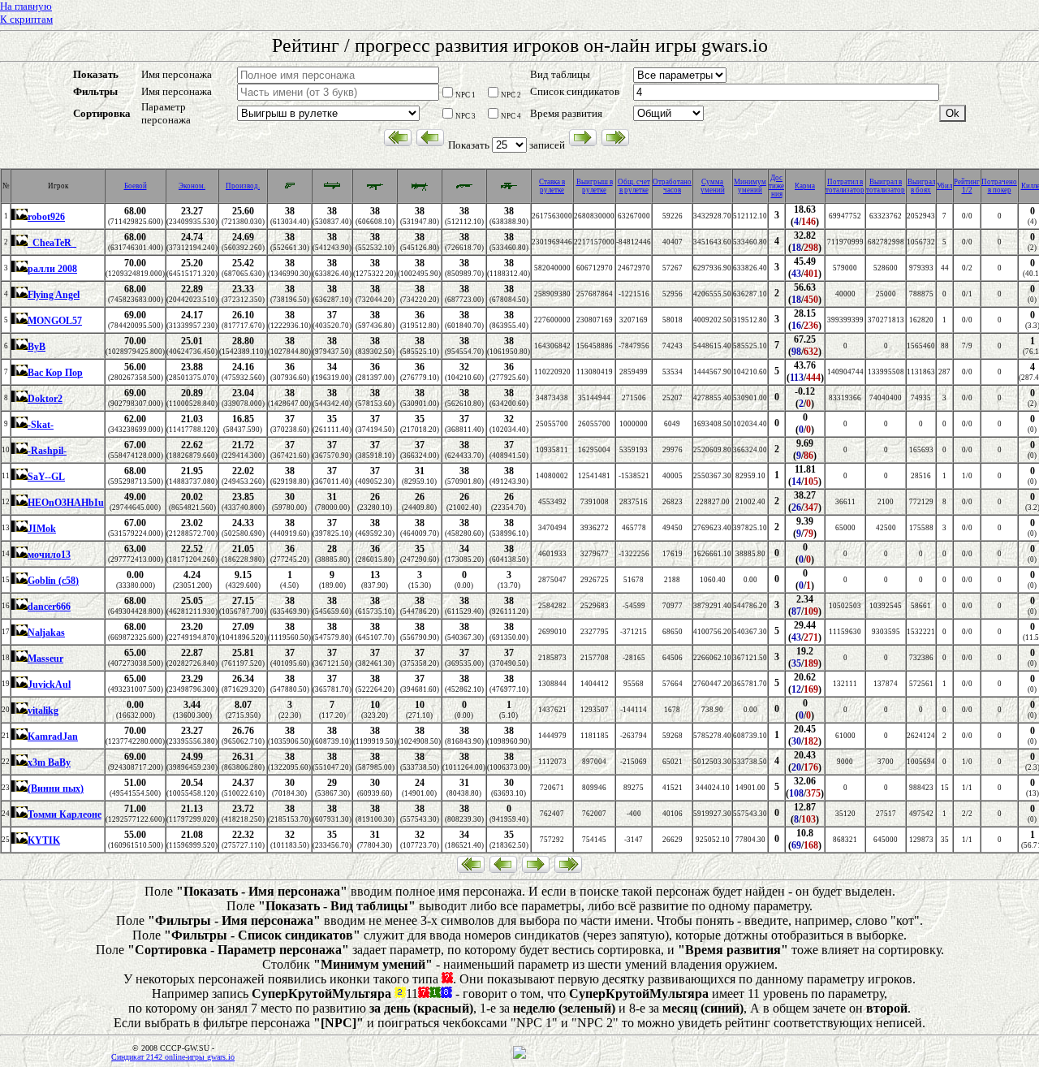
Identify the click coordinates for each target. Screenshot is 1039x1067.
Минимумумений (750, 186)
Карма (805, 186)
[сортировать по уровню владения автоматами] (375, 189)
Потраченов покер (999, 186)
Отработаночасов (672, 186)
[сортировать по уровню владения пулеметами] (420, 189)
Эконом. (192, 186)
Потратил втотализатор (845, 186)
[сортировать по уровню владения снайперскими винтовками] (509, 189)
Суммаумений (713, 186)
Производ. (243, 186)
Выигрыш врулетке (594, 186)
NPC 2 (511, 95)
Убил (944, 186)
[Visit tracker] (519, 1056)
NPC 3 (465, 116)
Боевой (135, 186)
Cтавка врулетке (552, 186)
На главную (26, 6)
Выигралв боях (921, 186)
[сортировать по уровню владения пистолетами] (290, 188)
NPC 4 (511, 116)
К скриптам (26, 19)
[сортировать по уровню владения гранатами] (332, 189)
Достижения (776, 186)
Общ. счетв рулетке (634, 186)
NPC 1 (465, 95)
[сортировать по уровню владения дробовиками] (464, 189)
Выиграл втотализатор (885, 186)
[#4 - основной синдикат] (19, 218)
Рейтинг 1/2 (967, 186)
